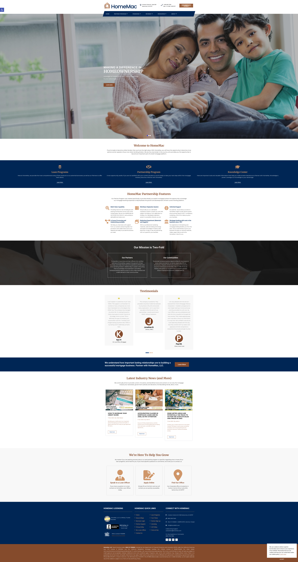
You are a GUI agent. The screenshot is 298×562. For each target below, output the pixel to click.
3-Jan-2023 (170, 421)
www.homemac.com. (165, 557)
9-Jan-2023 (141, 419)
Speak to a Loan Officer (120, 483)
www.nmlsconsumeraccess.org (153, 551)
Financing (136, 13)
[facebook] (167, 540)
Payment (148, 13)
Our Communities (170, 258)
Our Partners (127, 258)
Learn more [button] (283, 554)
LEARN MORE (109, 85)
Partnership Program (148, 172)
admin (148, 419)
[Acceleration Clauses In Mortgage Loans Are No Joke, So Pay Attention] (149, 410)
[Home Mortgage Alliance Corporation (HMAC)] (121, 5)
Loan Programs (60, 172)
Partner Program (120, 13)
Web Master (120, 418)
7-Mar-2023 (111, 418)
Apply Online (149, 483)
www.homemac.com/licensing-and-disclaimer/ (119, 551)
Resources (161, 13)
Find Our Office (178, 483)
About (173, 13)
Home (107, 13)
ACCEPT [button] (282, 559)
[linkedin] (173, 540)
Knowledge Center (237, 172)
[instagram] (176, 540)
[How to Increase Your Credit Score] (119, 410)
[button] (2, 10)
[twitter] (170, 540)
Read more (112, 432)
